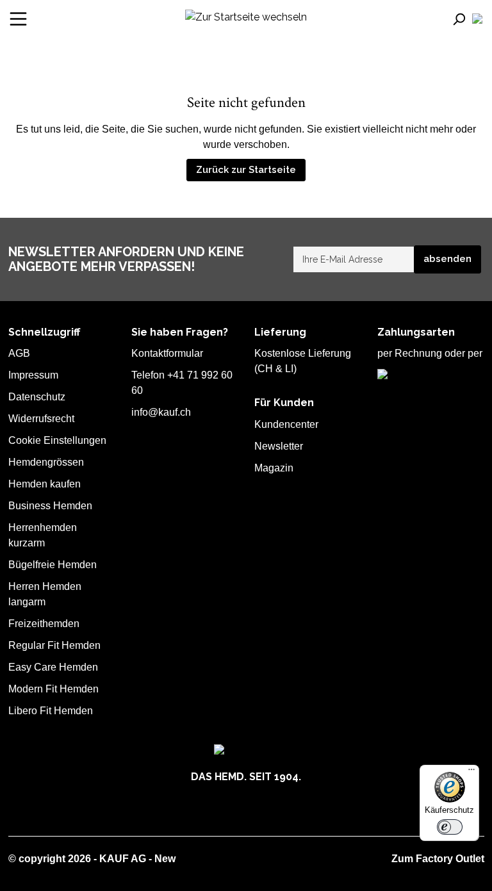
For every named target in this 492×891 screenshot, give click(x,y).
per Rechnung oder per (429, 353)
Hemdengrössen (46, 462)
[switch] (450, 827)
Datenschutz (36, 396)
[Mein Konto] (477, 19)
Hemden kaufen (44, 483)
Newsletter (278, 446)
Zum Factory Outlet (437, 858)
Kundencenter (286, 424)
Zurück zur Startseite (246, 170)
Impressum (33, 375)
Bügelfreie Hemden (52, 564)
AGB (19, 353)
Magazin (273, 467)
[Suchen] (461, 18)
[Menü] (18, 19)
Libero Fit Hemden (50, 710)
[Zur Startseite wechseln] (246, 16)
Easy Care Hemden (53, 667)
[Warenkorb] (483, 19)
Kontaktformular (167, 353)
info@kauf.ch (161, 412)
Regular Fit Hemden (54, 645)
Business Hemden (50, 505)
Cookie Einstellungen (57, 440)
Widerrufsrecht (41, 418)
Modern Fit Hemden (53, 688)
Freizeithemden (43, 623)
